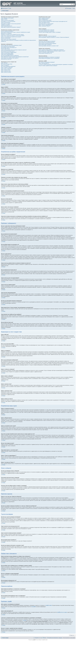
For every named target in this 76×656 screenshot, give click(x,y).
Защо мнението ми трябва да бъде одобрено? (10, 57)
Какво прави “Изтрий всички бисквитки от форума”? (11, 27)
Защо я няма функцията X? (44, 63)
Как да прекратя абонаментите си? (45, 53)
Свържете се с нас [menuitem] (38, 637)
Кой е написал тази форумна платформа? (47, 62)
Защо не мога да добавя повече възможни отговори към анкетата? (13, 49)
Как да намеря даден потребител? (45, 44)
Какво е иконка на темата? (6, 72)
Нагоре (3, 84)
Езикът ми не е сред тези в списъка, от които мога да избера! (12, 35)
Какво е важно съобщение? (6, 68)
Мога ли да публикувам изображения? (8, 66)
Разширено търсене (74, 4)
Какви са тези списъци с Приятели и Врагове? (47, 36)
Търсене (72, 4)
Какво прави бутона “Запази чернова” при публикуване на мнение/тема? (15, 56)
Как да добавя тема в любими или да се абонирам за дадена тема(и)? (52, 50)
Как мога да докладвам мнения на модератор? (10, 55)
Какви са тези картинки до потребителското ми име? (11, 36)
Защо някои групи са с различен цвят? (46, 23)
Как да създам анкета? (5, 48)
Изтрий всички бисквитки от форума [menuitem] (55, 637)
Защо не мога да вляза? (5, 22)
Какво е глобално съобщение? (7, 67)
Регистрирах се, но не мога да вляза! (8, 21)
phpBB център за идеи (62, 612)
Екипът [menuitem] (45, 637)
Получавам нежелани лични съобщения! (46, 31)
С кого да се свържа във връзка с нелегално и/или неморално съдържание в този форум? (56, 64)
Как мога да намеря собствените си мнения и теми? (48, 45)
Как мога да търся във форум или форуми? (47, 41)
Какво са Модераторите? (43, 19)
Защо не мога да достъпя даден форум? (8, 52)
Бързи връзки (5, 8)
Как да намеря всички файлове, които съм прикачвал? (49, 58)
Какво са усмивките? (5, 65)
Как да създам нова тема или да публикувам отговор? (11, 45)
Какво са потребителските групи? (45, 20)
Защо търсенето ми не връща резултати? (47, 42)
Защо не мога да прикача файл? (7, 53)
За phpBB (33, 606)
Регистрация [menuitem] (68, 8)
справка (24, 620)
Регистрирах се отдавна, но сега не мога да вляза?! (11, 23)
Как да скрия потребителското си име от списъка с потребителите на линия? (15, 32)
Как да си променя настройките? (7, 31)
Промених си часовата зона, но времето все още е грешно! (12, 34)
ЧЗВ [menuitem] (10, 8)
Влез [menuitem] (74, 8)
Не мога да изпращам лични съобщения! (46, 29)
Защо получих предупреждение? (7, 54)
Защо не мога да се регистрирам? (7, 20)
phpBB (34, 639)
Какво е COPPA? (4, 19)
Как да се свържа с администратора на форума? (48, 65)
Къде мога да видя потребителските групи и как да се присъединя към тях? (53, 21)
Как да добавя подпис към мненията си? (8, 47)
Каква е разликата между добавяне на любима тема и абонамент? (51, 49)
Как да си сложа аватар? (5, 37)
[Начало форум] (7, 3)
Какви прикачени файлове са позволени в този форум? (49, 57)
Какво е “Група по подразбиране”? (45, 24)
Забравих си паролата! (5, 24)
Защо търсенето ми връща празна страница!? (47, 43)
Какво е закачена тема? (5, 69)
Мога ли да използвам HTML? (6, 64)
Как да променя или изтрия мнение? (8, 46)
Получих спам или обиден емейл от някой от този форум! (50, 32)
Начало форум (5, 10)
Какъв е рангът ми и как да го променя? (8, 39)
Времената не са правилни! (6, 33)
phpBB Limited (49, 605)
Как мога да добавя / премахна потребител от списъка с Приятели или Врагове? (54, 37)
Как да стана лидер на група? (44, 22)
